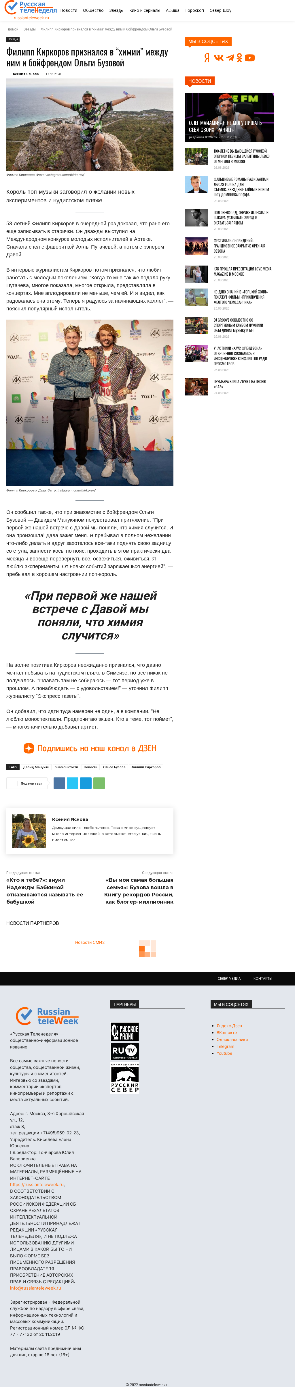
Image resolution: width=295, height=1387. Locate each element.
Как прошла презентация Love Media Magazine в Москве (242, 271)
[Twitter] (72, 783)
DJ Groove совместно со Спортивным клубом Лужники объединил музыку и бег (238, 325)
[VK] (59, 783)
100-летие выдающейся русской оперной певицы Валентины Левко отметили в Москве (242, 156)
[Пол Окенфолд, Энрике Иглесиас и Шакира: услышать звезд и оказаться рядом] (196, 217)
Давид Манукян (36, 767)
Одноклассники (232, 1039)
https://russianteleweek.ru (37, 1184)
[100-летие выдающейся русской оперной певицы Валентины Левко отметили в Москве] (196, 156)
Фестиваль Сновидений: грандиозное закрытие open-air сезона (239, 246)
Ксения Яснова (26, 74)
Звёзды (30, 28)
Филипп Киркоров (146, 767)
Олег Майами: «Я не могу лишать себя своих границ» (225, 126)
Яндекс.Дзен (229, 1025)
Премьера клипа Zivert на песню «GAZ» (240, 384)
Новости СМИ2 (90, 942)
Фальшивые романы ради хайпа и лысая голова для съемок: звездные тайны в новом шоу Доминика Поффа (241, 186)
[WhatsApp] (99, 783)
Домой (13, 28)
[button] (270, 10)
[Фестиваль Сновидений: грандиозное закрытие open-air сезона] (196, 246)
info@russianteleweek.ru (35, 1288)
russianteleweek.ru (31, 17)
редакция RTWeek (203, 137)
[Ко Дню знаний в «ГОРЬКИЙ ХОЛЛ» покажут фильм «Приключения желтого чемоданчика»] (196, 297)
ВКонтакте (227, 1032)
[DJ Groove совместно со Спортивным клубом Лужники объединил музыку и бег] (196, 325)
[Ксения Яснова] (29, 831)
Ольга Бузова (114, 767)
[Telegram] (86, 783)
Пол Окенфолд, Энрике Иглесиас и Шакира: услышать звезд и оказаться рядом (241, 218)
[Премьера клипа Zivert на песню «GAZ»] (196, 386)
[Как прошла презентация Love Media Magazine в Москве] (196, 274)
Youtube (224, 1053)
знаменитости (66, 767)
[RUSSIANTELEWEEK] (30, 7)
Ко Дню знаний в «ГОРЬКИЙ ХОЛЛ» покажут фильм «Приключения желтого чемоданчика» (241, 297)
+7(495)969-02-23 (59, 1133)
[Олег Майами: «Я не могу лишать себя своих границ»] (229, 117)
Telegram (225, 1046)
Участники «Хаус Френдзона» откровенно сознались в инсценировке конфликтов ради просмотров (240, 355)
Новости (90, 767)
